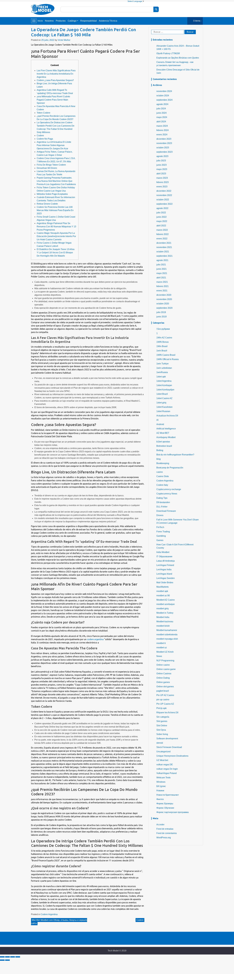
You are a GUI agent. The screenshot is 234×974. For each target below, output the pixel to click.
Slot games (161, 721)
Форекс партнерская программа (172, 812)
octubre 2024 (162, 95)
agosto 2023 (162, 156)
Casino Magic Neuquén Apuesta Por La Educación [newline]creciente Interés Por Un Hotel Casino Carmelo (56, 236)
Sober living (162, 734)
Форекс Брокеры (164, 803)
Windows (160, 782)
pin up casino (162, 699)
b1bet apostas (163, 441)
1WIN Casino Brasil (165, 355)
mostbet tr (161, 643)
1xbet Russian (163, 411)
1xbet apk (161, 376)
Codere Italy (162, 485)
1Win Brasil (162, 346)
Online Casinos (163, 673)
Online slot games (165, 686)
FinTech (160, 527)
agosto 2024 (162, 104)
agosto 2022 (162, 208)
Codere (40, 135)
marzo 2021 (162, 282)
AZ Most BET (162, 433)
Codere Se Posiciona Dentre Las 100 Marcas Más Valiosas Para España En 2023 (55, 210)
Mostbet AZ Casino (165, 600)
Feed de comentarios (166, 833)
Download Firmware (166, 511)
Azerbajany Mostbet (166, 437)
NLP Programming (165, 660)
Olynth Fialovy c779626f (168, 53)
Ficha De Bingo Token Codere (51, 165)
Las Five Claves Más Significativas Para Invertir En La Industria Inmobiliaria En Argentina (56, 73)
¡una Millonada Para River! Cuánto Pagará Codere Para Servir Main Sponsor (53, 99)
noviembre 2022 (164, 195)
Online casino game (166, 669)
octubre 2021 (162, 251)
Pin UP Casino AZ (165, 704)
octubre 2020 (162, 303)
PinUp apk (161, 708)
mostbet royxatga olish (167, 639)
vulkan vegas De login (167, 769)
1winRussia (162, 372)
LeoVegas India (163, 569)
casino (159, 472)
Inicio (40, 21)
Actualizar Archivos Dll (167, 415)
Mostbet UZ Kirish (165, 652)
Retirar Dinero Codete (47, 204)
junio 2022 (161, 217)
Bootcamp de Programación (169, 467)
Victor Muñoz (64, 40)
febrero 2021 (162, 286)
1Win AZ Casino (164, 337)
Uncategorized (163, 751)
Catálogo (72, 21)
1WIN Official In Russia (167, 359)
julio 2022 (161, 212)
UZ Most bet (162, 760)
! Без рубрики (163, 329)
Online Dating (163, 678)
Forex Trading (163, 531)
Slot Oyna (161, 730)
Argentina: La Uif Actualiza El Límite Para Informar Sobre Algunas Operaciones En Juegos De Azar (54, 145)
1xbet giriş (161, 402)
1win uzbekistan (164, 368)
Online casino (163, 665)
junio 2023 (161, 165)
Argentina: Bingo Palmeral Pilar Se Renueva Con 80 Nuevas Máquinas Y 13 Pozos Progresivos (56, 226)
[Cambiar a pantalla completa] (12, 956)
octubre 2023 (162, 147)
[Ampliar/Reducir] (17, 956)
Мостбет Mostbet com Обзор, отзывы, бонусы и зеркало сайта (59, 921)
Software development (167, 738)
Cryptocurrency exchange (168, 489)
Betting (159, 450)
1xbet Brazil (162, 394)
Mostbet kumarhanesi (166, 630)
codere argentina (95, 639)
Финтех (160, 799)
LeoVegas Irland (164, 574)
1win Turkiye (162, 363)
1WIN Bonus (162, 342)
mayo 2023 (161, 169)
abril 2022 (161, 225)
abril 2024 (161, 121)
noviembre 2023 (164, 143)
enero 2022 (161, 238)
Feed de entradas (164, 829)
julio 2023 (161, 160)
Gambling (161, 536)
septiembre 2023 (164, 152)
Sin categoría (162, 717)
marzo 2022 (162, 230)
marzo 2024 (162, 126)
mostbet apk (162, 591)
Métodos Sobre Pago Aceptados (52, 194)
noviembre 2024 (164, 91)
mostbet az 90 (163, 595)
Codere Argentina (49, 914)
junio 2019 (161, 316)
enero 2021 (161, 290)
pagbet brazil (162, 691)
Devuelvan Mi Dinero (47, 168)
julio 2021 (161, 264)
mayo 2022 (161, 221)
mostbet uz (161, 647)
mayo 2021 (161, 273)
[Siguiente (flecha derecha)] (7, 960)
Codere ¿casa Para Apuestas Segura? (55, 80)
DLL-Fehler (161, 506)
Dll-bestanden (163, 502)
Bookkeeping (162, 463)
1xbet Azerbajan (164, 385)
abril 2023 (161, 173)
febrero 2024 (162, 130)
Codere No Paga (45, 139)
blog (158, 459)
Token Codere (43, 113)
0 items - (197, 21)
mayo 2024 (161, 117)
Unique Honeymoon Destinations (172, 756)
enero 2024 (161, 134)
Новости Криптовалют (167, 795)
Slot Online (161, 725)
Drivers (159, 515)
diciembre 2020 (163, 295)
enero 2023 (161, 186)
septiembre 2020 (164, 308)
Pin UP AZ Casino (165, 695)
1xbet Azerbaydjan (165, 389)
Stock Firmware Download (169, 747)
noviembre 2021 (164, 247)
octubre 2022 (162, 199)
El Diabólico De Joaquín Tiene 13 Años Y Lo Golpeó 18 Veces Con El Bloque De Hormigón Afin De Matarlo (55, 252)
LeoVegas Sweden (165, 578)
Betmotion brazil (164, 446)
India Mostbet (162, 552)
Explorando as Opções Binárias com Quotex (177, 58)
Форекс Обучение (165, 808)
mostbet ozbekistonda (166, 634)
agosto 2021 (162, 260)
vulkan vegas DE (164, 764)
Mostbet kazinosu (164, 621)
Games (159, 540)
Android (160, 424)
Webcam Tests (163, 777)
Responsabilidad (88, 21)
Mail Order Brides (164, 582)
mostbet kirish (163, 626)
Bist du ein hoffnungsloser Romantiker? (175, 454)
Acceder (160, 824)
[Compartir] (7, 956)
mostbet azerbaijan (165, 604)
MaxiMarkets (162, 587)
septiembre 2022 (164, 204)
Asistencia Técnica (108, 21)
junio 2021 (161, 269)
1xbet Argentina (163, 381)
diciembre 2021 (163, 243)
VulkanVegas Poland (166, 773)
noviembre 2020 (164, 299)
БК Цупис (161, 786)
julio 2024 (161, 108)
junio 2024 (161, 113)
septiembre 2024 (164, 100)
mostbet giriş (162, 608)
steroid (159, 743)
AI (157, 420)
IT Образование (164, 556)
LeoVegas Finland (165, 565)
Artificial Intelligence (166, 428)
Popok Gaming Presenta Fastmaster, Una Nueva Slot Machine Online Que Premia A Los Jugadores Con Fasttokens (56, 181)
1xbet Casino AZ (164, 398)
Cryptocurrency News (166, 493)
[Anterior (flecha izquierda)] (2, 960)
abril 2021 (161, 277)
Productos (61, 21)
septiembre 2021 (164, 256)
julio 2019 (161, 312)
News (159, 656)
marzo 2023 (162, 178)
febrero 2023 (162, 182)
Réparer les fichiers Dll (167, 712)
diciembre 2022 (163, 191)
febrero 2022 (162, 234)
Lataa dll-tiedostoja (165, 561)
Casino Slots (162, 476)
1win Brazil (161, 350)
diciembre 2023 (163, 139)
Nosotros (49, 21)
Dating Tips (161, 498)
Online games (163, 682)
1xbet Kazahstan (164, 407)
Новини (160, 790)
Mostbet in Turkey (164, 613)
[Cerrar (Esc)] (2, 956)
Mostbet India (162, 617)
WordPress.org (163, 837)
